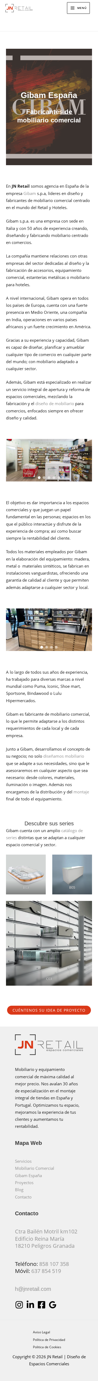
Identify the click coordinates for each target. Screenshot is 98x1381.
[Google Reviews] (52, 1305)
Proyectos (24, 1182)
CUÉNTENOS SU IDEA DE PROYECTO (49, 1010)
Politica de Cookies (47, 1347)
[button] (39, 477)
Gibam (29, 193)
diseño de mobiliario (54, 403)
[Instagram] (19, 1305)
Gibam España (28, 1175)
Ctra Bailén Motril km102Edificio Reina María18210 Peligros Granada (46, 1238)
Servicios (23, 1161)
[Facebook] (41, 1305)
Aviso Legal (41, 1332)
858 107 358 (54, 1264)
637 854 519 (46, 1271)
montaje (81, 791)
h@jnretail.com (33, 1289)
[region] (49, 460)
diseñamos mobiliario (63, 756)
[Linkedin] (30, 1305)
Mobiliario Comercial (34, 1168)
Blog (19, 1189)
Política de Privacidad (49, 1339)
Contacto (23, 1197)
